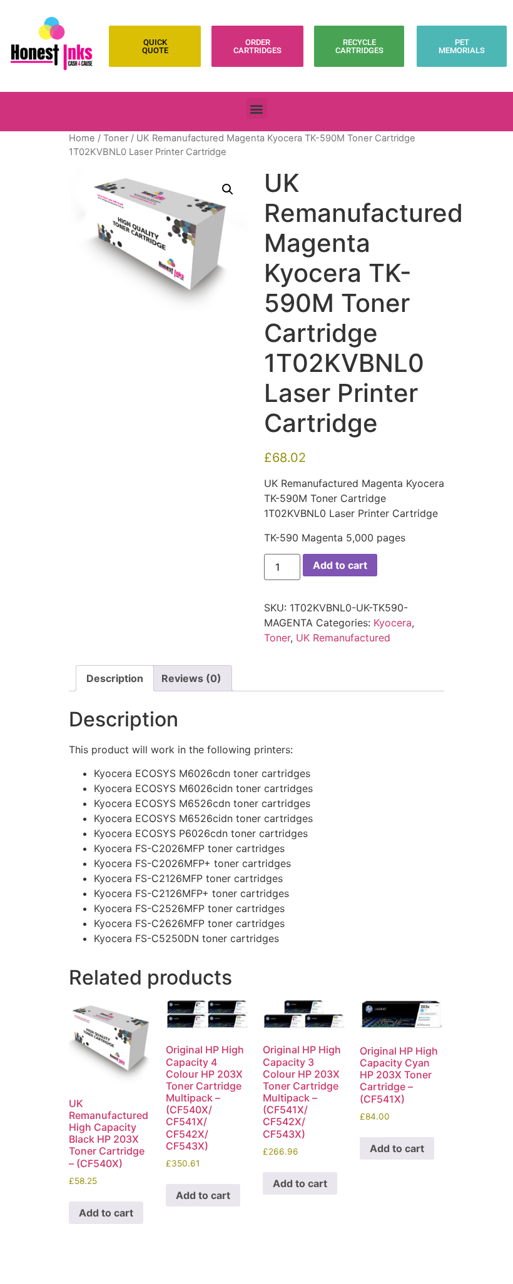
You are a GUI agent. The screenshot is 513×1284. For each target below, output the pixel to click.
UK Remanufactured (343, 637)
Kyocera (392, 622)
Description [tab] (114, 678)
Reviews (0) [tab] (191, 678)
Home (82, 138)
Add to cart (340, 565)
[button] (256, 108)
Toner (115, 138)
